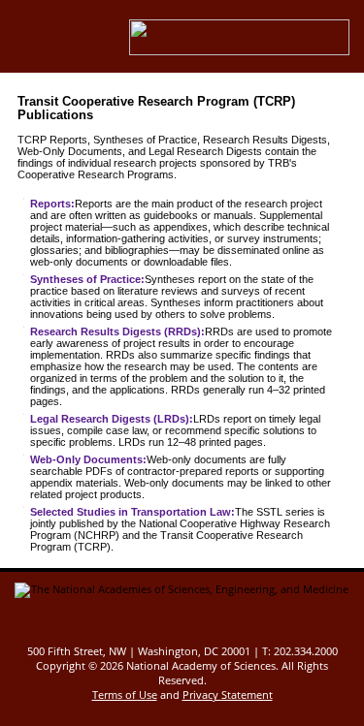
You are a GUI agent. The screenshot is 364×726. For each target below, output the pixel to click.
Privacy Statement (227, 694)
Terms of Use (124, 694)
